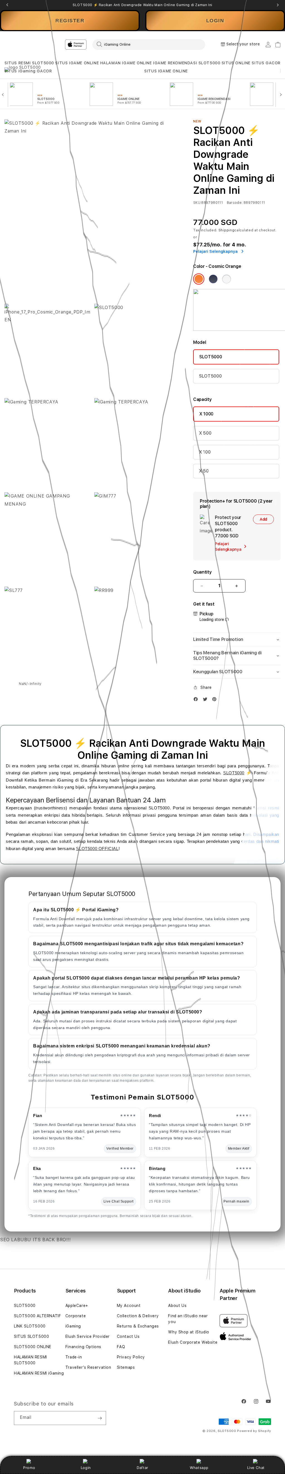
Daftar (142, 1467)
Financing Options (83, 1347)
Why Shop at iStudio (188, 1332)
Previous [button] (7, 5)
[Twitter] (206, 700)
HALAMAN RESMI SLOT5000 (30, 1360)
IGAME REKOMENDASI (175, 63)
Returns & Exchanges (138, 1326)
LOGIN (215, 20)
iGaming (73, 1326)
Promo (29, 1467)
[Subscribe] (100, 1418)
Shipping (226, 230)
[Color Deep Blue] (213, 279)
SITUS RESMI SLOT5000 (29, 63)
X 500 (205, 433)
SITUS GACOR (266, 63)
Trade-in (73, 1357)
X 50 (204, 471)
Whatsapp (199, 1467)
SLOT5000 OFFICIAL (97, 848)
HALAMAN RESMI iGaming (39, 1373)
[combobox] (148, 44)
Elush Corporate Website (192, 1342)
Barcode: (235, 203)
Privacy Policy (131, 1357)
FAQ (121, 1347)
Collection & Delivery (138, 1316)
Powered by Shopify (254, 1431)
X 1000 (206, 414)
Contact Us (128, 1336)
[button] (29, 63)
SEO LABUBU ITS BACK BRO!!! (35, 1239)
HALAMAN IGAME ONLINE (126, 63)
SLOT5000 (209, 63)
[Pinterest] (216, 700)
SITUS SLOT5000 (31, 1336)
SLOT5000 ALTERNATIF (37, 1316)
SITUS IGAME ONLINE (77, 63)
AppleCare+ (76, 1305)
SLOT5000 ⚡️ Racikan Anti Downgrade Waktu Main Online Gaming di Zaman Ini (142, 5)
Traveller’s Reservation (88, 1367)
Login (86, 1467)
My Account (129, 1305)
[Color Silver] (226, 279)
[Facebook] (197, 700)
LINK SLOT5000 (30, 1326)
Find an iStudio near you (188, 1319)
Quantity (202, 572)
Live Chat (256, 1467)
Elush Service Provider (87, 1336)
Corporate (75, 1316)
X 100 (204, 452)
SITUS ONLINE (236, 63)
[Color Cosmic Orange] (198, 279)
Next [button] (278, 5)
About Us (177, 1305)
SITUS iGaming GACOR (28, 71)
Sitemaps (126, 1367)
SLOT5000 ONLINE (32, 1347)
